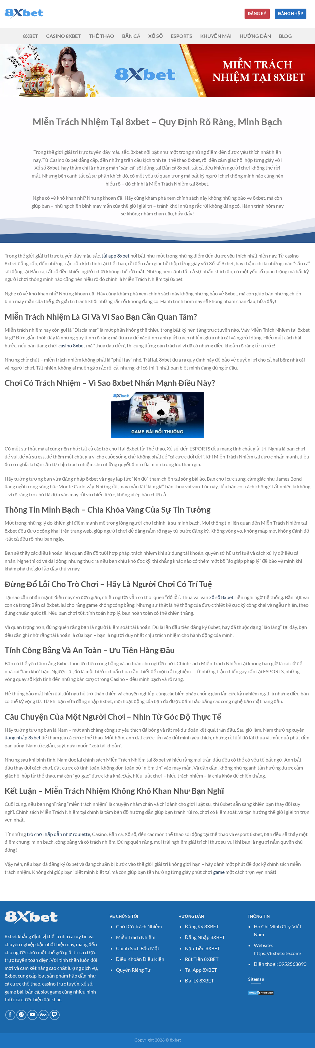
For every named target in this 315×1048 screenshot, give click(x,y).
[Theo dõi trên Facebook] (10, 1015)
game (219, 872)
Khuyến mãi (216, 36)
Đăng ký (257, 13)
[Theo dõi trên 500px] (43, 1015)
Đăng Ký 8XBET (202, 926)
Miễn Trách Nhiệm (135, 937)
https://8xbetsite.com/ (277, 953)
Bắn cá (131, 36)
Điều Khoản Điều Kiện (140, 959)
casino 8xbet (71, 345)
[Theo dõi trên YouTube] (32, 1015)
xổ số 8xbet (221, 597)
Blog (285, 36)
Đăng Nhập (290, 13)
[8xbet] (35, 14)
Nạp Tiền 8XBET (202, 948)
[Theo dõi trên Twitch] (55, 1015)
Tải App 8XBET (201, 970)
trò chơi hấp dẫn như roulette (58, 834)
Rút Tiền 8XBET (201, 959)
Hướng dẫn (255, 36)
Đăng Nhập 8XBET (205, 937)
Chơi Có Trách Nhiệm (139, 926)
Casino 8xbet (63, 36)
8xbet (30, 36)
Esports (181, 36)
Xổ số (155, 36)
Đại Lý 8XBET (199, 980)
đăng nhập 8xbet (23, 737)
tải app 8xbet (116, 255)
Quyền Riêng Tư (133, 970)
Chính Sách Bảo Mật (137, 948)
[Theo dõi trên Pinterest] (21, 1015)
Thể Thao (101, 36)
